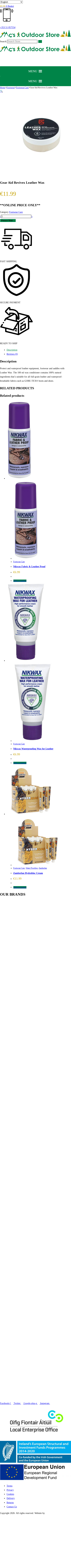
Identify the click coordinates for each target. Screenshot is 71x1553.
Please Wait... (8, 220)
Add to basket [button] (19, 581)
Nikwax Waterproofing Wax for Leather (33, 749)
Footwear (10, 87)
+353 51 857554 (7, 27)
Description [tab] (12, 350)
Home (2, 87)
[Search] (40, 41)
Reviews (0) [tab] (12, 354)
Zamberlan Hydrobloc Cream (28, 873)
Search (3, 41)
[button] (32, 71)
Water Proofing (32, 868)
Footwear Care (22, 87)
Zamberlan (43, 868)
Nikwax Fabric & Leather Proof (29, 566)
